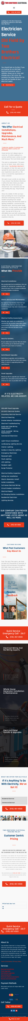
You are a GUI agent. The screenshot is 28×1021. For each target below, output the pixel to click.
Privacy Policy (17, 961)
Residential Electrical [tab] (8, 799)
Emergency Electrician (9, 453)
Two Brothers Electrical (16, 166)
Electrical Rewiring (7, 417)
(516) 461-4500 (16, 873)
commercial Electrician (9, 436)
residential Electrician (9, 497)
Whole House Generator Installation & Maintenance (13, 691)
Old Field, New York (9, 904)
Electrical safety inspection (11, 473)
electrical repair (7, 491)
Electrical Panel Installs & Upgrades (12, 731)
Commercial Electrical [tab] (8, 803)
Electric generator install (10, 479)
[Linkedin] (14, 1011)
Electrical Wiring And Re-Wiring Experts (13, 649)
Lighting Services (7, 500)
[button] (14, 8)
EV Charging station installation (12, 494)
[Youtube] (16, 1011)
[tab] (4, 608)
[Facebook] (12, 1011)
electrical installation (8, 281)
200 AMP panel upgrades (10, 408)
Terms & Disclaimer (6, 961)
